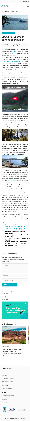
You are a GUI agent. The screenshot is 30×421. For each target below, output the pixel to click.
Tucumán (14, 51)
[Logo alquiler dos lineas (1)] (5, 6)
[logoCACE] (22, 409)
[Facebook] (24, 1)
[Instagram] (28, 1)
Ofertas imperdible (7, 388)
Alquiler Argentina (16, 45)
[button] (2, 1)
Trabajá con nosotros (7, 381)
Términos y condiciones (8, 395)
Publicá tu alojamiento (8, 378)
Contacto (4, 375)
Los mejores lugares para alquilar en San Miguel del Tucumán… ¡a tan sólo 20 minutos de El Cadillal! (15, 227)
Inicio (3, 372)
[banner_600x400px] (15, 310)
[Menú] (28, 6)
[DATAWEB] (4, 409)
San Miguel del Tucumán (12, 61)
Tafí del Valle (13, 180)
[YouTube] (26, 1)
